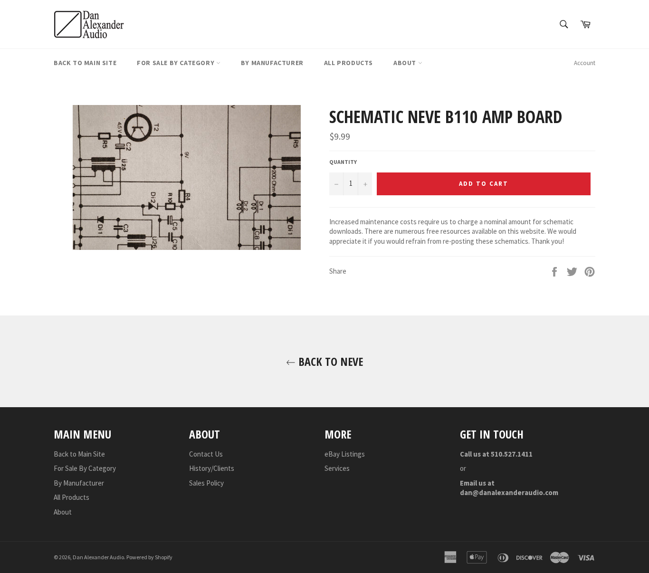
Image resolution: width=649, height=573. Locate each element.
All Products (348, 62)
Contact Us (206, 453)
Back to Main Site (85, 62)
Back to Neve (329, 361)
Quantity (343, 161)
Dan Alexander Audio (98, 557)
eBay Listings (344, 453)
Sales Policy (206, 482)
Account (584, 63)
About (405, 62)
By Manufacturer (272, 62)
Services (337, 468)
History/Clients (211, 468)
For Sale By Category (176, 62)
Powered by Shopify (149, 557)
